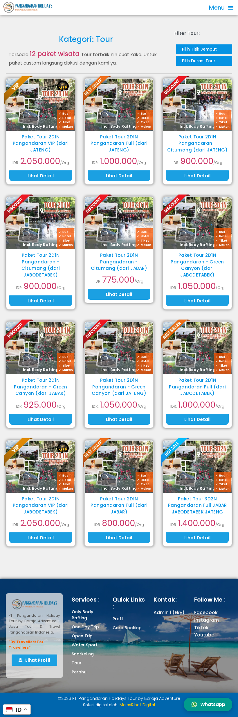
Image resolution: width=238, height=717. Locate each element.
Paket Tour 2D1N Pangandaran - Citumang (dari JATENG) (197, 143)
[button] (221, 7)
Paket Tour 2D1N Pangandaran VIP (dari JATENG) (41, 143)
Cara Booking (127, 628)
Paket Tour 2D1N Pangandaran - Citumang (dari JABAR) (119, 261)
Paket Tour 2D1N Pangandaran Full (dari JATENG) (119, 143)
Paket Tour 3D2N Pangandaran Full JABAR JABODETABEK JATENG (197, 505)
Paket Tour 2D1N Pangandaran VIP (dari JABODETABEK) (41, 505)
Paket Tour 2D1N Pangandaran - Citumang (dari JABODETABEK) (40, 265)
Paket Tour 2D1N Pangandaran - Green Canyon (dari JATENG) (119, 386)
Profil (118, 619)
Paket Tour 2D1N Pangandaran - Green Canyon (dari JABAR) (40, 386)
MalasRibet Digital (137, 705)
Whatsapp (212, 704)
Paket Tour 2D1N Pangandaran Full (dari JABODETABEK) (197, 386)
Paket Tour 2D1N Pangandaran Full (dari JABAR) (119, 505)
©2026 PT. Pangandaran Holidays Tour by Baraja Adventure (119, 698)
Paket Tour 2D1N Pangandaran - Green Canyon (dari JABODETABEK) (197, 265)
